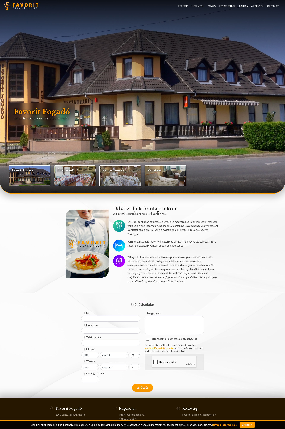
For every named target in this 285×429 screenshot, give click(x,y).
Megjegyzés (154, 313)
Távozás (90, 361)
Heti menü (198, 6)
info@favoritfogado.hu (131, 414)
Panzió (212, 6)
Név (88, 313)
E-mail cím (92, 325)
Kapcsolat (273, 6)
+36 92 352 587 (127, 418)
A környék (257, 6)
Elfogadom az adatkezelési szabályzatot (174, 338)
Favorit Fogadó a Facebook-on (199, 414)
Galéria (243, 6)
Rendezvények (227, 6)
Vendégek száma (95, 373)
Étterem (183, 6)
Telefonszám (93, 337)
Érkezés (90, 349)
